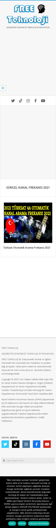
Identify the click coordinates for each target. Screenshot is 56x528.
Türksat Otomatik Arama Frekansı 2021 (27, 247)
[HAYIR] (52, 502)
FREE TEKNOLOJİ (9, 348)
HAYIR (22, 523)
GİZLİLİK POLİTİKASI (38, 523)
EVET (12, 523)
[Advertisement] (28, 64)
